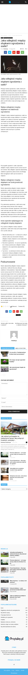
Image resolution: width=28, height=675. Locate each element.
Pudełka (3, 619)
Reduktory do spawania (7, 617)
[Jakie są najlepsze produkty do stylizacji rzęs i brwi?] (4, 597)
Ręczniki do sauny (5, 612)
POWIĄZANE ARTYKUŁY (8, 348)
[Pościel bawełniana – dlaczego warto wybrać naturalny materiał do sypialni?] (5, 462)
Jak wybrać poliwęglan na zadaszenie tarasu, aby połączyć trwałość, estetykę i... (12, 438)
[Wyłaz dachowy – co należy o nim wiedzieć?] (5, 581)
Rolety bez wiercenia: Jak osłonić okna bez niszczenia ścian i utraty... (18, 477)
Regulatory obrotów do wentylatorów (10, 610)
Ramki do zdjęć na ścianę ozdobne (9, 624)
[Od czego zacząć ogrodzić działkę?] (5, 361)
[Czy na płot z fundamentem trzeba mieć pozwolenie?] (5, 354)
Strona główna (4, 35)
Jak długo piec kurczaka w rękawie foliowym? (21, 324)
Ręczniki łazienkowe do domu (8, 626)
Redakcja (6, 48)
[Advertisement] (14, 19)
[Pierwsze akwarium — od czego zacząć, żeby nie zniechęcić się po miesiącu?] (5, 454)
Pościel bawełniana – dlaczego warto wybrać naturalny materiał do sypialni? (18, 462)
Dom (2, 37)
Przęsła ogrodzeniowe (8, 37)
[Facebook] (14, 664)
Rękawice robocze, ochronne (8, 622)
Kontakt (22, 670)
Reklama (17, 670)
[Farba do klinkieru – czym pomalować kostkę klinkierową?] (5, 589)
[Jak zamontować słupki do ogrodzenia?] (5, 369)
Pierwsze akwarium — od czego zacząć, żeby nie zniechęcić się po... (18, 454)
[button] (26, 2)
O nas (13, 670)
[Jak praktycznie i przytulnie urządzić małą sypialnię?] (5, 470)
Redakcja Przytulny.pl (6, 442)
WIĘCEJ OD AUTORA (20, 348)
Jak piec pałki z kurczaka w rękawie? (7, 324)
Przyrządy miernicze (6, 615)
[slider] (5, 306)
